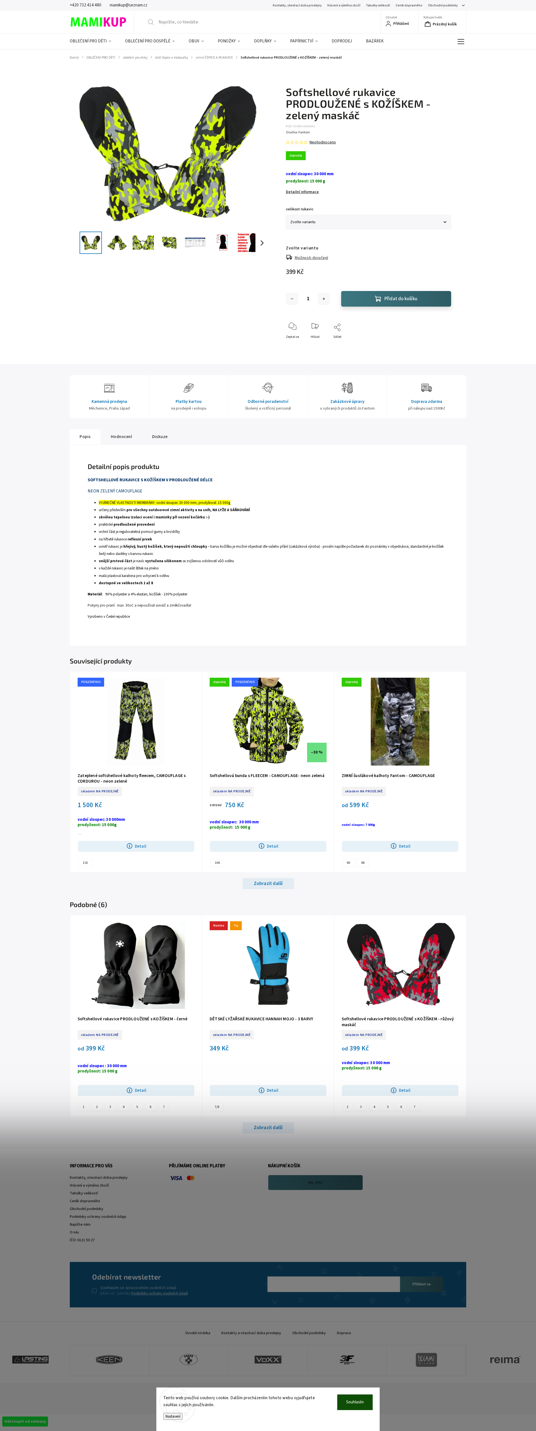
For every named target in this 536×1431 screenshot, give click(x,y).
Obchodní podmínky (443, 5)
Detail (140, 846)
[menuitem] (94, 41)
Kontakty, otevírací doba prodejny (297, 5)
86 (363, 862)
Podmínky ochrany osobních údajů (159, 1293)
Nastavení (173, 1416)
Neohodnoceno (323, 142)
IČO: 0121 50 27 (82, 1240)
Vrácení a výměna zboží (343, 5)
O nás (74, 1232)
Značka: (298, 132)
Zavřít (442, 346)
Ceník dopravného (409, 5)
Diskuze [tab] (160, 437)
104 (217, 862)
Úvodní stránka (197, 1333)
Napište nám (80, 1224)
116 (85, 862)
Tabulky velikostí (378, 5)
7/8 (217, 1107)
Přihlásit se (422, 1284)
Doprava (344, 1333)
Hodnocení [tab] (121, 437)
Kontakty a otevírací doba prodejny (251, 1333)
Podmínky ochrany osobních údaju (98, 1217)
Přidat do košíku (400, 298)
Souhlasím (355, 1402)
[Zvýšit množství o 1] (324, 299)
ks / (315, 1182)
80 (348, 862)
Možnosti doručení (311, 258)
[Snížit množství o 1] (292, 299)
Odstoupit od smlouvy (25, 1421)
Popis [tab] (85, 437)
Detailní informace (302, 192)
